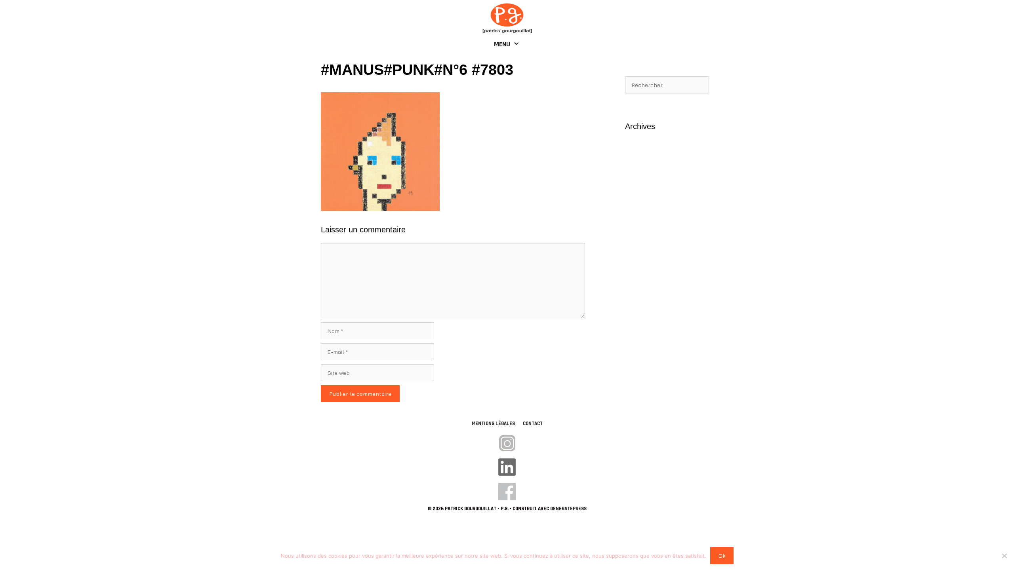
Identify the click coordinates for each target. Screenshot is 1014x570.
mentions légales (493, 423)
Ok (722, 555)
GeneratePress (568, 508)
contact (533, 423)
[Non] (1004, 556)
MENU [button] (502, 44)
